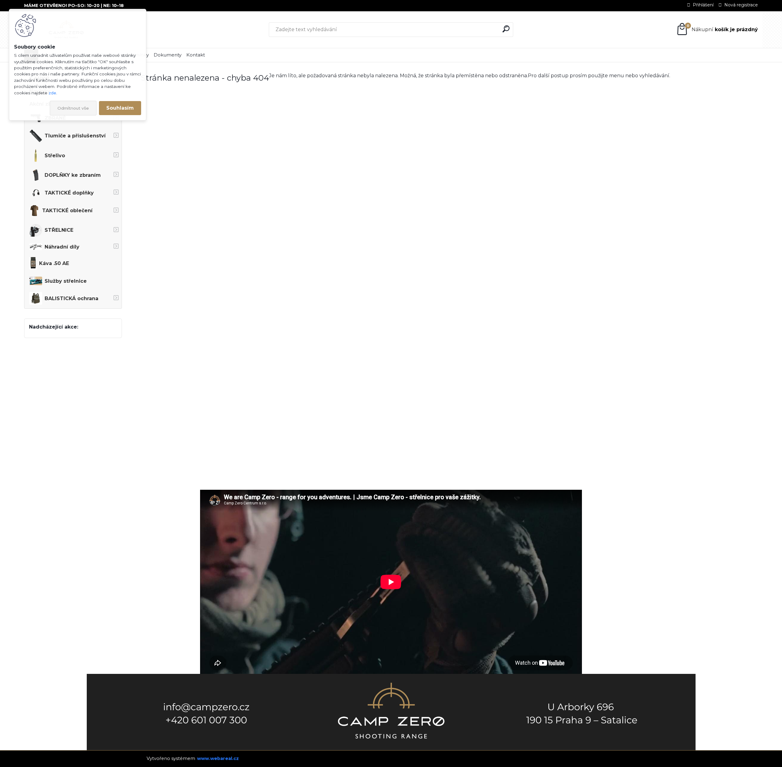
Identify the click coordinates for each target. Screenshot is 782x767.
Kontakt (195, 55)
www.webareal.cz (218, 758)
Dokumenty (167, 55)
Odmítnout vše (73, 108)
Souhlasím (120, 108)
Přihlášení (703, 5)
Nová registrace (741, 5)
